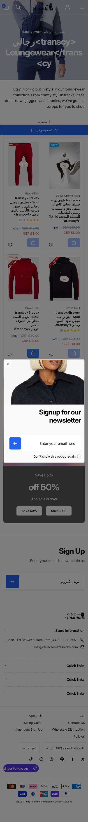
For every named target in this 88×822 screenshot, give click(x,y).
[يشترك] (15, 443)
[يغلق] (8, 363)
